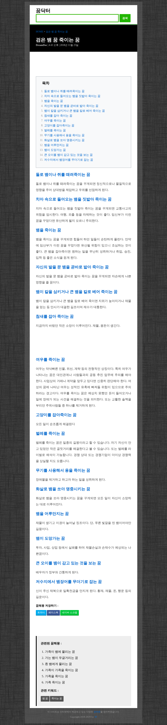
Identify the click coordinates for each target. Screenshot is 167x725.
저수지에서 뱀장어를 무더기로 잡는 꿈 (68, 159)
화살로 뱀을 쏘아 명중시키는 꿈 (64, 140)
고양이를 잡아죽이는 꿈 (59, 125)
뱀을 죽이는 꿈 (53, 100)
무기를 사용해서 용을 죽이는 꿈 (64, 135)
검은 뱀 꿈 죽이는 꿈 (57, 31)
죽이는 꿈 (57, 698)
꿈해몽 (97, 712)
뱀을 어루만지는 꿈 (56, 145)
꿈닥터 (43, 10)
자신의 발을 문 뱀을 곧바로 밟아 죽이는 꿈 (71, 105)
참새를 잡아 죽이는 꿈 (58, 115)
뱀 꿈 (45, 698)
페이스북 (53, 612)
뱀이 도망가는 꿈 (55, 149)
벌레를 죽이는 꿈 (55, 130)
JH (95, 717)
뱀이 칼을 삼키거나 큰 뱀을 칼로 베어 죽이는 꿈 (74, 110)
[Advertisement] (83, 65)
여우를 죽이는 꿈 (55, 120)
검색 (125, 18)
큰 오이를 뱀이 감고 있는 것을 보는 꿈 (68, 154)
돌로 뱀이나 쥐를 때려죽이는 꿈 (64, 91)
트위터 (41, 612)
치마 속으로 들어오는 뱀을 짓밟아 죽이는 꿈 (72, 96)
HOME (39, 31)
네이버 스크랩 (69, 612)
